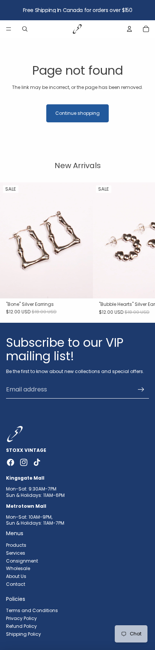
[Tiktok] (36, 462)
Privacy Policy (21, 618)
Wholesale (18, 568)
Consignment (22, 560)
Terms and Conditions (32, 610)
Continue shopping (77, 113)
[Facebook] (10, 462)
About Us (16, 576)
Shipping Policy (23, 634)
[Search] (25, 29)
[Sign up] (141, 389)
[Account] (129, 29)
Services (15, 552)
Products (16, 545)
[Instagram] (23, 462)
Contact (15, 584)
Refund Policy (21, 626)
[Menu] (8, 29)
